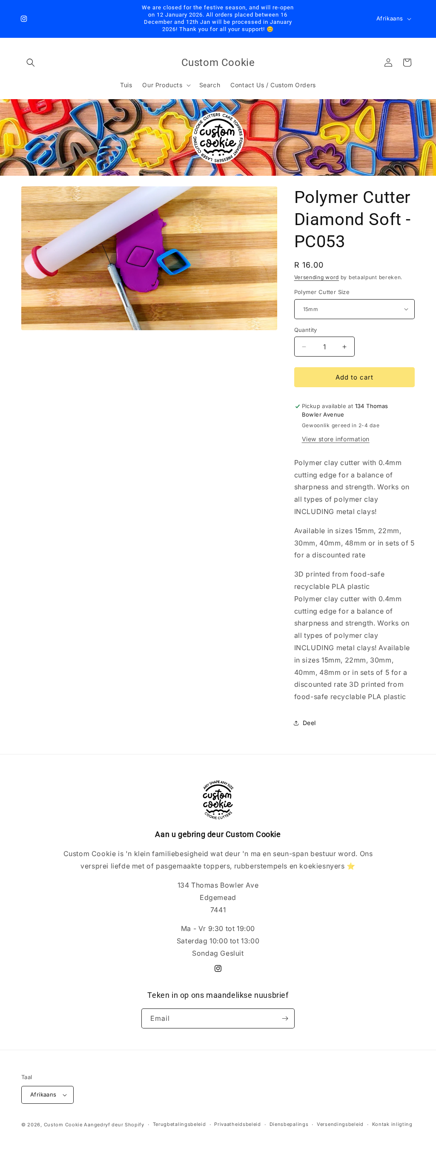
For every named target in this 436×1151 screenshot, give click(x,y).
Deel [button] (309, 722)
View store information (336, 439)
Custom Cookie (63, 1125)
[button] (30, 62)
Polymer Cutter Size (322, 291)
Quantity (305, 329)
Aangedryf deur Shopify (114, 1125)
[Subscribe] (284, 1018)
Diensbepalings (289, 1124)
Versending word (316, 277)
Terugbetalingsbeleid (179, 1124)
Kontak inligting (392, 1124)
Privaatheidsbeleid (237, 1124)
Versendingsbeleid (340, 1124)
